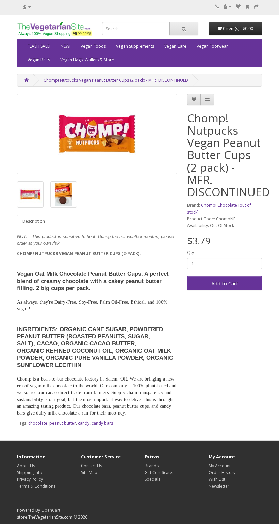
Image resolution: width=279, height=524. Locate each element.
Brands (152, 466)
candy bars (102, 423)
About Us (26, 466)
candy (83, 423)
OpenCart (50, 510)
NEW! (65, 46)
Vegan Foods (93, 46)
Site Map (89, 472)
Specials (152, 479)
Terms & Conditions (36, 486)
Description (33, 221)
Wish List (217, 479)
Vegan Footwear (212, 46)
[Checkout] (256, 7)
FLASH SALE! (39, 46)
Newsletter (219, 486)
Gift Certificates (159, 472)
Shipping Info (29, 472)
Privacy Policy (30, 479)
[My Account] (227, 7)
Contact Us (91, 466)
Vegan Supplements (135, 46)
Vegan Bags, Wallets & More (87, 60)
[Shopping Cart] (247, 7)
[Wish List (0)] (238, 7)
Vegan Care (175, 46)
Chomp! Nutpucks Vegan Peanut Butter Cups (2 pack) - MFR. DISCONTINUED (116, 80)
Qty (190, 252)
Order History (222, 472)
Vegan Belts (39, 60)
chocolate (37, 423)
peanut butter (62, 423)
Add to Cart (224, 283)
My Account (220, 466)
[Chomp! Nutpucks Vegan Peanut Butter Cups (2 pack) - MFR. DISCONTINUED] (97, 134)
